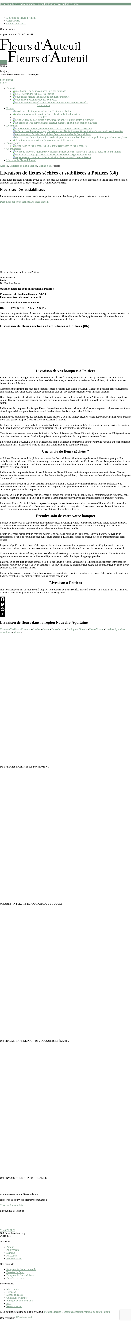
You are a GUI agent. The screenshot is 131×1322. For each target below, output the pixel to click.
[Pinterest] (65, 609)
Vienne (17, 632)
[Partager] (65, 614)
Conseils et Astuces (16, 23)
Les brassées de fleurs (43, 93)
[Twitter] (65, 604)
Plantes (10, 108)
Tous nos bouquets (56, 91)
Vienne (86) (45, 165)
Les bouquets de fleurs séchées (72, 102)
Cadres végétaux (118, 137)
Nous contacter (14, 1306)
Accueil (4, 165)
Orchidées (42, 117)
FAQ (9, 1303)
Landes (109, 629)
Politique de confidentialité (19, 1300)
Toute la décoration (82, 128)
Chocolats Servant (82, 157)
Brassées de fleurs (15, 1272)
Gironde (83, 629)
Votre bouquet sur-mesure (56, 96)
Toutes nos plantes (61, 111)
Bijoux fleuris (13, 143)
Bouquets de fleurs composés (21, 1269)
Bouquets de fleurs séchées (20, 1275)
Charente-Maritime (9, 629)
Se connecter (6, 79)
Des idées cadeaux (39, 201)
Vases (70, 140)
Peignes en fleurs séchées (74, 145)
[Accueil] (40, 49)
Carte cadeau (43, 105)
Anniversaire (12, 1249)
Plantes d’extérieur (84, 119)
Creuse (45, 629)
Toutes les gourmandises (108, 151)
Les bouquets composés (45, 99)
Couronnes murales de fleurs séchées (72, 134)
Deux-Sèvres (58, 629)
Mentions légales (14, 1294)
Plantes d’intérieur (71, 114)
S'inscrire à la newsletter (12, 1205)
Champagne (84, 154)
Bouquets (11, 88)
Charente (25, 629)
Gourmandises (13, 148)
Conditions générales (16, 1297)
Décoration (12, 125)
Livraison (11, 1292)
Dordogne (72, 629)
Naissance (11, 1255)
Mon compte (12, 1289)
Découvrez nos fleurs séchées (15, 201)
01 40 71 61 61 (7, 1230)
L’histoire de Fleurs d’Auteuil (21, 17)
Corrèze (36, 629)
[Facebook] (65, 599)
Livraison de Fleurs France (23, 165)
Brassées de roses (15, 1278)
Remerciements (14, 1258)
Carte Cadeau (13, 20)
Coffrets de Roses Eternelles (108, 131)
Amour (10, 1247)
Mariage (10, 1252)
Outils (94, 122)
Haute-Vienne (96, 629)
